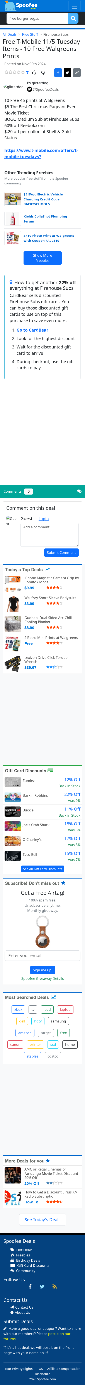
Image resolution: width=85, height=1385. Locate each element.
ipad (47, 1009)
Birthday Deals (27, 1260)
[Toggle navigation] (74, 5)
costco (53, 1056)
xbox (18, 1009)
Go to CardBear (32, 330)
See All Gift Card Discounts (42, 869)
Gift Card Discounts (26, 770)
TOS (40, 1369)
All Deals (10, 34)
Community (25, 1270)
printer (35, 1044)
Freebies (22, 1255)
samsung (58, 1021)
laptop (65, 1009)
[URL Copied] (77, 72)
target (46, 1032)
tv (32, 1009)
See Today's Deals (43, 1219)
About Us (22, 1312)
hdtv (38, 1021)
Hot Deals (23, 1250)
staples (32, 1056)
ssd (53, 1044)
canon (15, 1044)
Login (44, 518)
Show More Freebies (42, 258)
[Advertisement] (42, 438)
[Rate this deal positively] (34, 72)
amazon (25, 1032)
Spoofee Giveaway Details (42, 978)
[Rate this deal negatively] (43, 72)
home (70, 1044)
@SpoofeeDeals (46, 89)
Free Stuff (30, 34)
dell (22, 1021)
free (63, 1032)
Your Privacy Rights (19, 1369)
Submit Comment (61, 552)
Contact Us (24, 1307)
